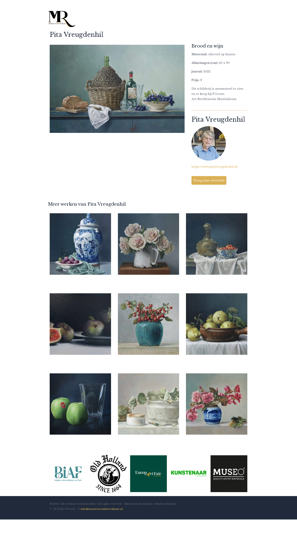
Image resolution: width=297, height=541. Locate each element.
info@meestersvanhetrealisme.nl (102, 509)
